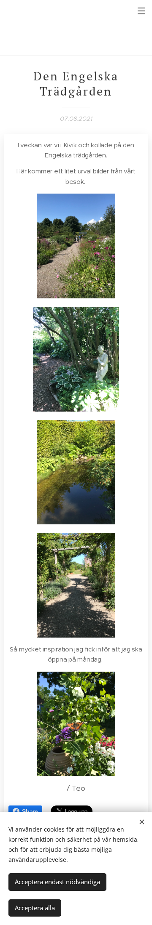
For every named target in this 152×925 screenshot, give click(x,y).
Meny (141, 10)
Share (30, 811)
